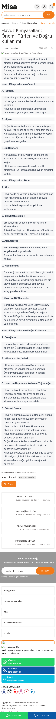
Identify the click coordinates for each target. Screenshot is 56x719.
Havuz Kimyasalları (27, 477)
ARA (48, 15)
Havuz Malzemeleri (8, 708)
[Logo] (9, 6)
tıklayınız (33, 472)
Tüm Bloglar (9, 484)
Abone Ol (45, 571)
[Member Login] (44, 7)
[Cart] (52, 7)
